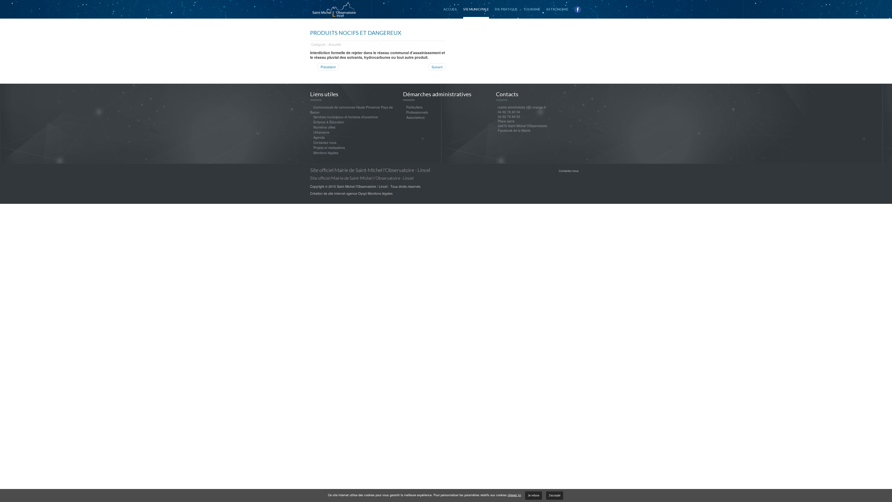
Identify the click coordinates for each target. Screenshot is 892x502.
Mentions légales (325, 152)
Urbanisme (321, 132)
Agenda (319, 137)
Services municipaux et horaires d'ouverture (345, 117)
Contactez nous (324, 142)
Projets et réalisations (329, 147)
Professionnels (417, 112)
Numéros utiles (324, 127)
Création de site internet (327, 193)
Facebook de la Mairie (514, 130)
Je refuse (533, 495)
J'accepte (555, 495)
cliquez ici (514, 495)
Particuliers (414, 107)
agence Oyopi (356, 193)
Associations (415, 117)
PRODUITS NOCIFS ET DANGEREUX (355, 32)
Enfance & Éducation (328, 122)
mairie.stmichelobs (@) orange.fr (521, 107)
